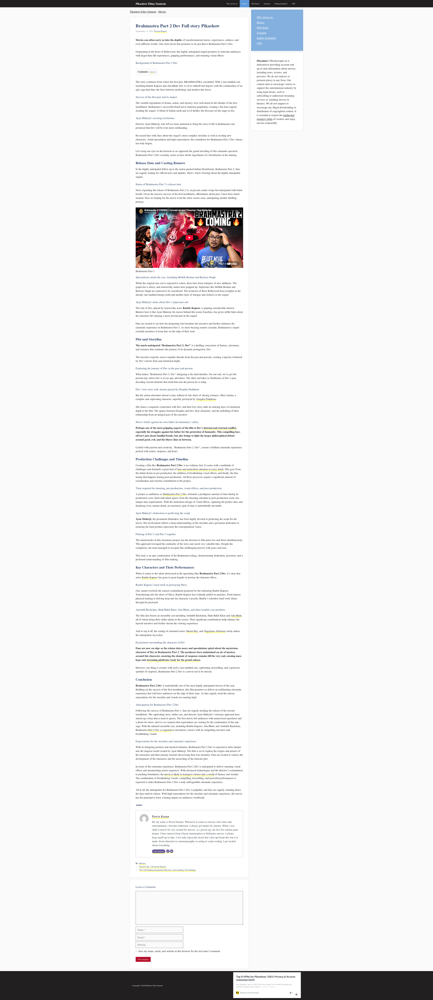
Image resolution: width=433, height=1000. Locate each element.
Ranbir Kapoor (150, 577)
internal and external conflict (220, 428)
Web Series (255, 3)
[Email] (171, 851)
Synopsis (267, 3)
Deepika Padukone (206, 399)
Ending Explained (281, 3)
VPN (293, 3)
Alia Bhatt (236, 615)
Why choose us (232, 3)
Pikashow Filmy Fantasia (151, 4)
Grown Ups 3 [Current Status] (152, 866)
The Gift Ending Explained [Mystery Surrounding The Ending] (167, 869)
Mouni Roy (192, 631)
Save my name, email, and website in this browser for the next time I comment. (179, 951)
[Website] (168, 851)
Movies (244, 3)
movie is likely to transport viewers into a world (189, 774)
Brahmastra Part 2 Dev (175, 494)
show (152, 71)
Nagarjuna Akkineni (214, 631)
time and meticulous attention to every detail (200, 469)
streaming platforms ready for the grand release (173, 660)
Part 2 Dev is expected (160, 730)
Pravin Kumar (160, 31)
